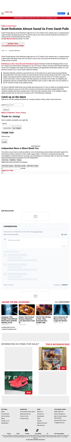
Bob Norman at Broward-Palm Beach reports (20, 64)
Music (3, 418)
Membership (41, 425)
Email (3, 105)
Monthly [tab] (12, 160)
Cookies (27, 433)
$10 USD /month (7, 166)
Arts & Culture (5, 416)
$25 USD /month (20, 166)
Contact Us (40, 414)
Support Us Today (7, 170)
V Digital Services (59, 422)
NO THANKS (17, 128)
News (3, 411)
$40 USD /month (32, 166)
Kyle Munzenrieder (9, 39)
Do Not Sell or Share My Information (35, 439)
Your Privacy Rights (59, 433)
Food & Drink (5, 414)
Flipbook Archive (42, 423)
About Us (40, 411)
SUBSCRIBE (7, 128)
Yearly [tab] (19, 160)
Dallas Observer (59, 411)
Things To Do (5, 421)
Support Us (61, 13)
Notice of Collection (7, 113)
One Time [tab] (5, 160)
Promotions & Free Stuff (27, 411)
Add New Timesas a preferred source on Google (13, 44)
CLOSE (4, 142)
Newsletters (4, 423)
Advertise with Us (25, 414)
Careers (39, 421)
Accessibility (38, 433)
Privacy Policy (24, 418)
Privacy (23, 113)
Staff (38, 418)
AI (47, 433)
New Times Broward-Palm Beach (60, 417)
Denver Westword (59, 414)
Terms (18, 113)
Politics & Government (8, 26)
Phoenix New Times (60, 420)
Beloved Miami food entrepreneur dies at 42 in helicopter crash (35, 18)
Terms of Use (24, 416)
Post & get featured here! (58, 344)
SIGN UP (6, 110)
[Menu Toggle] (2, 13)
